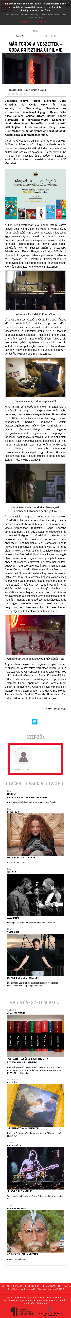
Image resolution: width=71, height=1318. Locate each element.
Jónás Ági (20, 36)
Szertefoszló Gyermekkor (23, 1128)
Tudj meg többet (42, 22)
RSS (2, 1286)
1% (8, 1286)
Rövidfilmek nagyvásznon (23, 977)
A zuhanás (13, 917)
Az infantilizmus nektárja (22, 1254)
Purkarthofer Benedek (18, 1208)
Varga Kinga (13, 932)
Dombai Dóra (13, 811)
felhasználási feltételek (22, 1289)
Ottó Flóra (12, 1082)
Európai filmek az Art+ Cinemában (27, 797)
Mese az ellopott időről (21, 857)
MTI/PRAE (11, 794)
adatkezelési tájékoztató (51, 1289)
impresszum (64, 1286)
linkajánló (17, 1286)
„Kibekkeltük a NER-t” (19, 1191)
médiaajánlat (48, 1286)
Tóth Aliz (11, 872)
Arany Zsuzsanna (16, 1013)
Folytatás (26, 21)
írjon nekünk (32, 1286)
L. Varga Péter (14, 1145)
